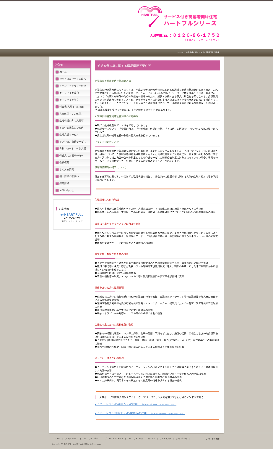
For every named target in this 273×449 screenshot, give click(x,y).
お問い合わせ (66, 190)
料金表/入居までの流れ (71, 106)
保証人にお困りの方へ (71, 155)
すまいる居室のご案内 (71, 127)
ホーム (180, 52)
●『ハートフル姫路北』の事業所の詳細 (140, 413)
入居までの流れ (71, 438)
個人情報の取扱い (69, 176)
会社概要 (64, 162)
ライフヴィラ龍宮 (69, 99)
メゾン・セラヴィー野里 (72, 85)
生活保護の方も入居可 (71, 120)
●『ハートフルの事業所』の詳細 (135, 404)
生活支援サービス (69, 134)
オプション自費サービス (72, 141)
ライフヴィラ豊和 (69, 92)
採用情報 (64, 183)
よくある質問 (66, 169)
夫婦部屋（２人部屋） (71, 113)
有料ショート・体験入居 (72, 148)
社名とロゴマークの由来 (72, 78)
